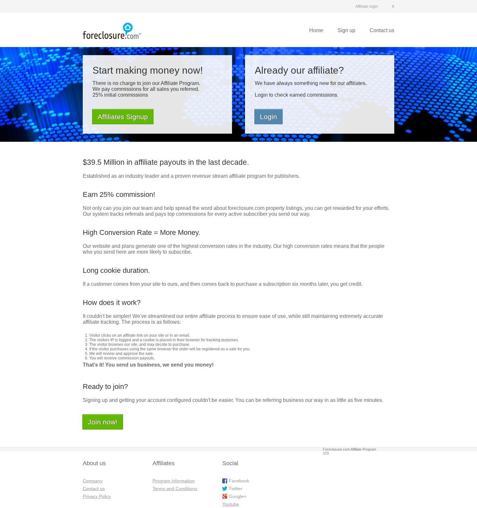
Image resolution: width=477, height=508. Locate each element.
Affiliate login (366, 6)
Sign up (346, 30)
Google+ (237, 496)
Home (316, 30)
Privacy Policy (97, 496)
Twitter (235, 488)
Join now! (102, 422)
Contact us (382, 30)
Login (268, 116)
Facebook (239, 480)
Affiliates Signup (123, 116)
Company (93, 480)
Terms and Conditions (175, 488)
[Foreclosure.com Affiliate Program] (112, 31)
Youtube (230, 504)
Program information (174, 480)
